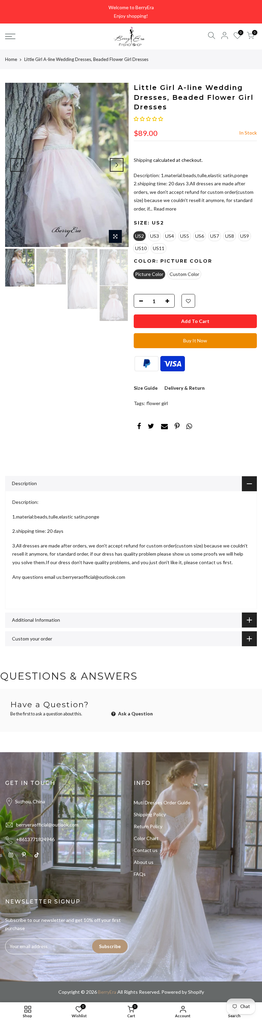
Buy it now (195, 340)
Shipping (143, 160)
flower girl (157, 403)
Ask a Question (135, 713)
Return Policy (148, 826)
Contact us (146, 850)
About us (144, 862)
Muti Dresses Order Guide (162, 802)
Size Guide (146, 388)
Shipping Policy (150, 814)
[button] (148, 119)
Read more (164, 209)
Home (11, 59)
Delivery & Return (184, 388)
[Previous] (17, 165)
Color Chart (146, 838)
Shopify (196, 992)
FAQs (140, 874)
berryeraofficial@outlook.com (47, 824)
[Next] (116, 165)
